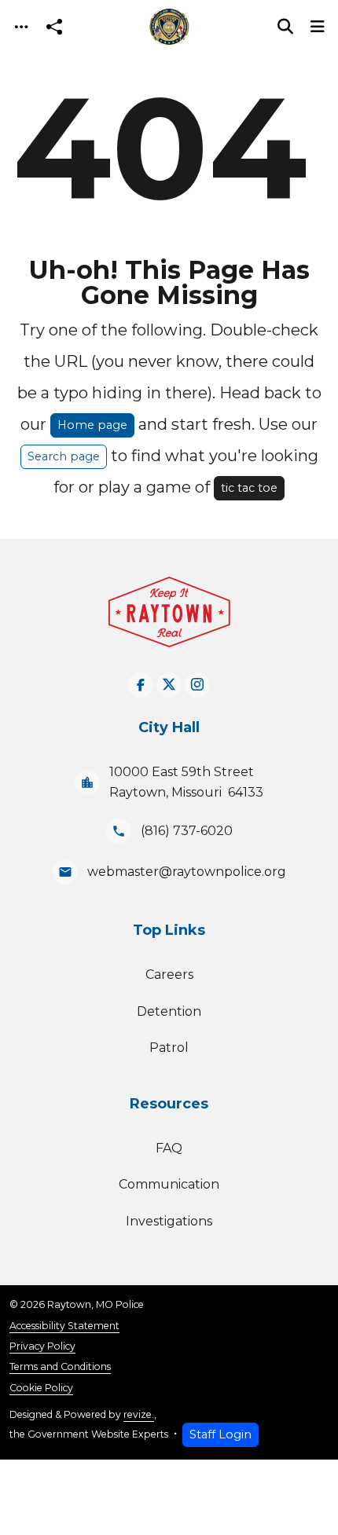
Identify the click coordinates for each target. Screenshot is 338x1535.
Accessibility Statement (64, 1326)
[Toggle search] (285, 27)
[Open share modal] (54, 27)
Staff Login (220, 1434)
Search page (64, 456)
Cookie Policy (41, 1388)
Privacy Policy (42, 1346)
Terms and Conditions (60, 1366)
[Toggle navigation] (21, 27)
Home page (92, 425)
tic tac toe (249, 488)
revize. (138, 1414)
